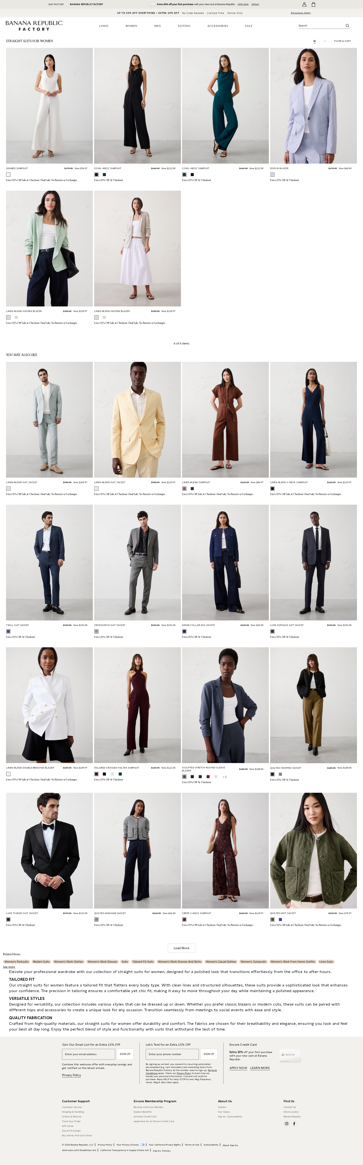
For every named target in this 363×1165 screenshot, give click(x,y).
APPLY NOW (243, 4)
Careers (222, 1107)
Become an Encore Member (149, 1107)
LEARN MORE (260, 1068)
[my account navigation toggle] (304, 4)
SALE (249, 26)
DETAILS (255, 4)
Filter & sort (342, 41)
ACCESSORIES (217, 26)
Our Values (224, 1112)
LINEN (104, 26)
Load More (181, 948)
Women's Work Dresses (102, 961)
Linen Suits (326, 961)
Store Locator (291, 1112)
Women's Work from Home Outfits (293, 961)
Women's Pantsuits (17, 961)
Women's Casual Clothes (221, 961)
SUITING (184, 26)
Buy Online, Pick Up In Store (77, 1135)
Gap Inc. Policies (161, 1150)
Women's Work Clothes (68, 961)
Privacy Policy (71, 1075)
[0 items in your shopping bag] (313, 4)
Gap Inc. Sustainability (230, 1116)
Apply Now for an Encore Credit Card (154, 1121)
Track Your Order (71, 1121)
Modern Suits (41, 961)
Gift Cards (67, 1126)
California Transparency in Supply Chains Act (124, 1150)
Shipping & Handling (73, 1112)
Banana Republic (292, 1116)
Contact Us (290, 1107)
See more (9, 967)
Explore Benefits (143, 1112)
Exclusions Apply (301, 13)
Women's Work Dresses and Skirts (179, 961)
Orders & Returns (71, 1116)
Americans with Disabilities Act (79, 1150)
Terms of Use (192, 1144)
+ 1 (225, 776)
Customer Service (72, 1107)
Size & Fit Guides (71, 1130)
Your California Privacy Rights (165, 1144)
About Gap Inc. (231, 1145)
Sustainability (211, 1144)
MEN (157, 26)
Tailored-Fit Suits (143, 961)
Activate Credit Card (145, 1116)
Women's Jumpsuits (253, 961)
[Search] (347, 25)
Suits (125, 961)
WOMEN (131, 26)
